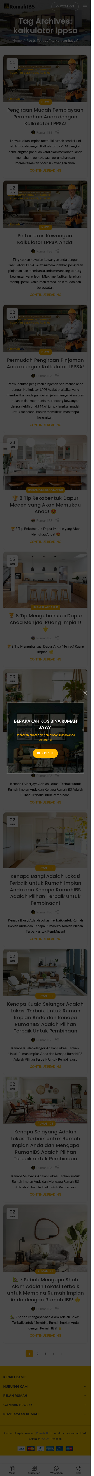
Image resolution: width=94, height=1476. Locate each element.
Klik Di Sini (45, 753)
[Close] (85, 693)
